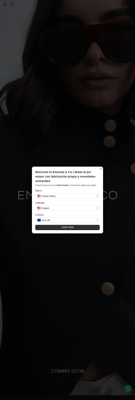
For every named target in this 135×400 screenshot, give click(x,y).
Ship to (38, 190)
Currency (39, 215)
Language (39, 202)
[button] (67, 196)
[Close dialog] (100, 169)
